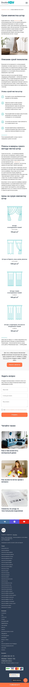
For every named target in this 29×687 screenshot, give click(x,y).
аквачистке (17, 161)
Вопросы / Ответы (4, 639)
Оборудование (4, 633)
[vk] (5, 521)
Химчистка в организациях (6, 589)
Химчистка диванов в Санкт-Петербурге (9, 643)
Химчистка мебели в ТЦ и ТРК (7, 599)
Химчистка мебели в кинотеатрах (7, 601)
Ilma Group (15, 534)
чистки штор (17, 20)
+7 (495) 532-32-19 (7, 656)
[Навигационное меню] (27, 3)
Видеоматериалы (4, 623)
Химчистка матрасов (5, 574)
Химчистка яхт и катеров (6, 607)
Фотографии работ (5, 621)
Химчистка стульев (5, 568)
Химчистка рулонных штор (6, 587)
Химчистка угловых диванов (7, 552)
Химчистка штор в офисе (6, 605)
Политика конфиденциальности (7, 645)
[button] (14, 365)
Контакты (3, 649)
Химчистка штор (4, 581)
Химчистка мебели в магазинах (7, 597)
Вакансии (3, 627)
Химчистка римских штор (6, 585)
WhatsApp (3, 658)
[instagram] (14, 521)
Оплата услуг (4, 617)
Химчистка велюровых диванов (7, 554)
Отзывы (3, 619)
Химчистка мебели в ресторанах (7, 593)
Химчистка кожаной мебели (6, 566)
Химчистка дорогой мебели (6, 562)
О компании (3, 613)
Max (14, 658)
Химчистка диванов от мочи (6, 558)
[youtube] (24, 521)
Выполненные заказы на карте (7, 631)
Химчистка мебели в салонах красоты (8, 595)
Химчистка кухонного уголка (6, 578)
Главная (3, 9)
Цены (2, 615)
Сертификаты (4, 637)
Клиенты (3, 629)
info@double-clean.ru (6, 660)
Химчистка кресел (4, 570)
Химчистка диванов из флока (7, 556)
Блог (8, 9)
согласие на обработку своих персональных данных (16, 409)
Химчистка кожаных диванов (7, 564)
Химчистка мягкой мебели (6, 560)
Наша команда (4, 625)
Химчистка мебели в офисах (6, 591)
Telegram (9, 658)
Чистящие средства (5, 635)
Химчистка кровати (5, 576)
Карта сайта (3, 647)
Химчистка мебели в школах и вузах (8, 603)
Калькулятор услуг (5, 548)
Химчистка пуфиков (5, 572)
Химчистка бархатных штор (6, 583)
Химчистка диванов (5, 550)
